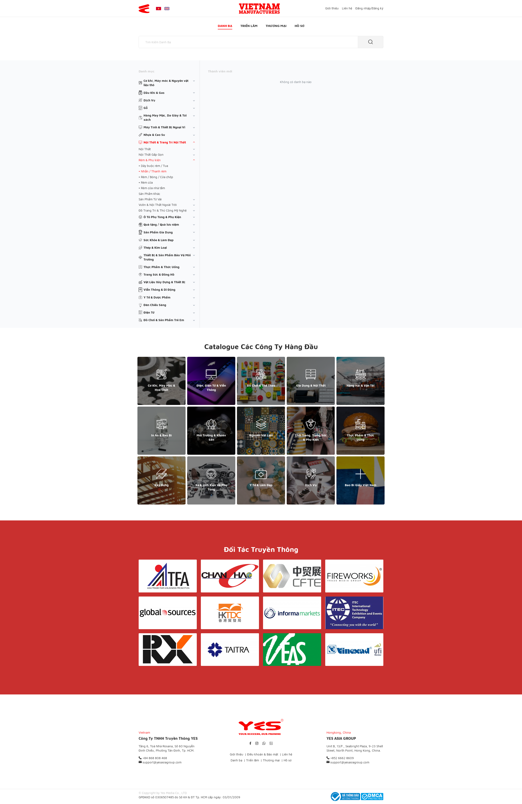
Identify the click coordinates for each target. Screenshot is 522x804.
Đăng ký (377, 8)
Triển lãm (249, 26)
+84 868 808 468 (154, 758)
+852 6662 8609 (342, 758)
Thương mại (276, 26)
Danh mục (146, 71)
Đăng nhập (363, 8)
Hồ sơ (299, 26)
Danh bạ (225, 26)
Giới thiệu (332, 8)
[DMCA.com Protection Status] (372, 796)
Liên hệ (347, 8)
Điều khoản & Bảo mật (262, 754)
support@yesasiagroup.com (161, 762)
